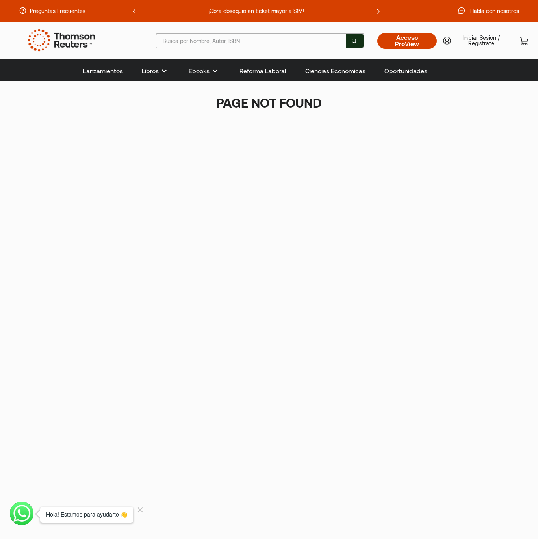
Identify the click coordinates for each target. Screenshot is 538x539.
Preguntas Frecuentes (57, 11)
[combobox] (260, 40)
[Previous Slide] (134, 11)
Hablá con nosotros (494, 11)
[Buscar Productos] (354, 41)
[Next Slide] (378, 11)
